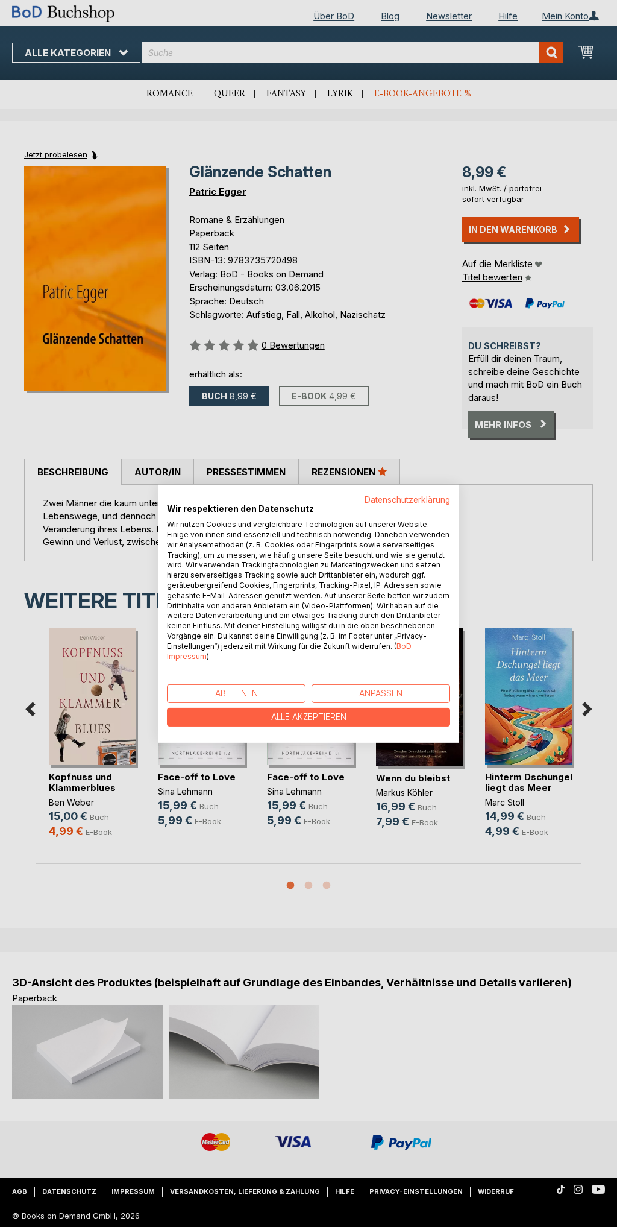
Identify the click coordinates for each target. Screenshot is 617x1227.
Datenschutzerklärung (407, 499)
